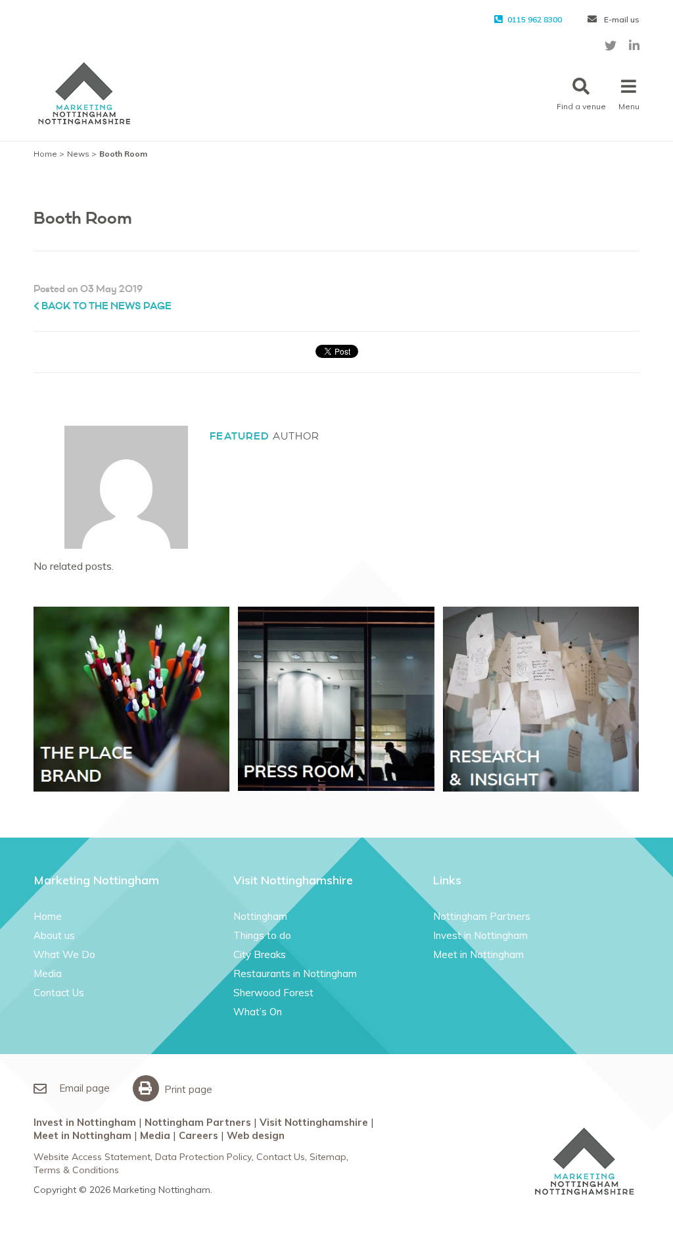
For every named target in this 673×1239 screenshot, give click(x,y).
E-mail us (620, 19)
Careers (198, 1135)
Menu (628, 106)
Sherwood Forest (273, 992)
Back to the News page (105, 306)
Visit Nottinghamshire (314, 1122)
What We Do (64, 954)
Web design (256, 1135)
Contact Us (59, 992)
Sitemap (328, 1157)
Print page (187, 1089)
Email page (83, 1088)
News (78, 154)
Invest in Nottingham (480, 935)
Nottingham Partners (481, 916)
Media (48, 973)
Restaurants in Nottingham (295, 973)
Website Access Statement (92, 1157)
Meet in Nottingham (478, 954)
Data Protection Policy (203, 1157)
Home (45, 154)
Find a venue (581, 106)
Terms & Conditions (76, 1170)
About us (54, 935)
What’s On (257, 1011)
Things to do (262, 935)
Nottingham (260, 916)
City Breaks (259, 954)
